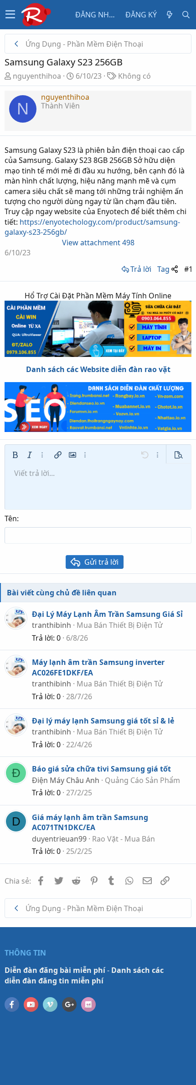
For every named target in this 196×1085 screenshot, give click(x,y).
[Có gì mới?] (169, 14)
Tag (163, 269)
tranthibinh (51, 625)
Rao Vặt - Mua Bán (123, 839)
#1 (188, 269)
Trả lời (140, 269)
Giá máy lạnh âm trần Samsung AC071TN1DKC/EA (90, 822)
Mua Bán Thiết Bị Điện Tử (120, 625)
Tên (11, 518)
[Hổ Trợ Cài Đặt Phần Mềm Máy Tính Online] (98, 329)
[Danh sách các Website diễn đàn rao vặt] (98, 407)
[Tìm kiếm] (186, 14)
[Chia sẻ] (174, 269)
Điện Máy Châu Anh (65, 780)
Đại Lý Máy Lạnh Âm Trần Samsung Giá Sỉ (107, 614)
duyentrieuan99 (59, 839)
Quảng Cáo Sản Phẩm (142, 780)
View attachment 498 (98, 243)
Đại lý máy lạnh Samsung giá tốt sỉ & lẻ (103, 721)
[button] (10, 14)
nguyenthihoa (37, 76)
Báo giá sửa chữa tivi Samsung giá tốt (101, 769)
